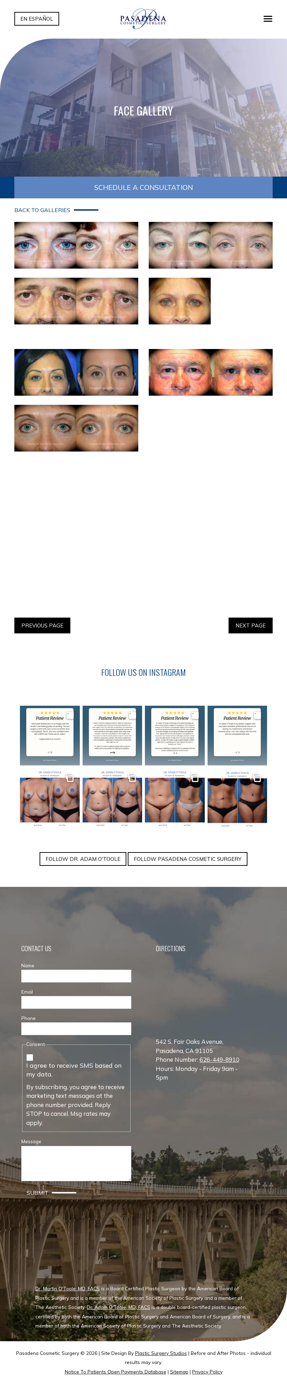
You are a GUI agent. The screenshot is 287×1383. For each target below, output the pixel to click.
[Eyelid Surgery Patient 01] (76, 245)
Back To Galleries (42, 209)
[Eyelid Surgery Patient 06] (211, 372)
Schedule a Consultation (143, 187)
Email (27, 992)
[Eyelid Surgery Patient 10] (211, 507)
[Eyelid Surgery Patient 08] (211, 436)
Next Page (251, 625)
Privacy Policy (207, 1372)
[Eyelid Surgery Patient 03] (76, 301)
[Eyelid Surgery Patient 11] (76, 578)
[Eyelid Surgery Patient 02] (211, 245)
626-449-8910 (219, 1059)
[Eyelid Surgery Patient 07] (76, 428)
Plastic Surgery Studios (161, 1353)
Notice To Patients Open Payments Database (115, 1372)
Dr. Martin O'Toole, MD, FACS (67, 1288)
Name (27, 965)
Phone (28, 1018)
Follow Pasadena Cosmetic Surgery (187, 859)
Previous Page (42, 625)
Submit (37, 1192)
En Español (36, 18)
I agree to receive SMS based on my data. (74, 1070)
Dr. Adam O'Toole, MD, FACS (118, 1307)
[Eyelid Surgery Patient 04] (211, 308)
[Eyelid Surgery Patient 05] (76, 372)
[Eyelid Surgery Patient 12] (211, 578)
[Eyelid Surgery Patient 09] (76, 507)
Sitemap (179, 1372)
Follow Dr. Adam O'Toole (83, 859)
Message (31, 1141)
